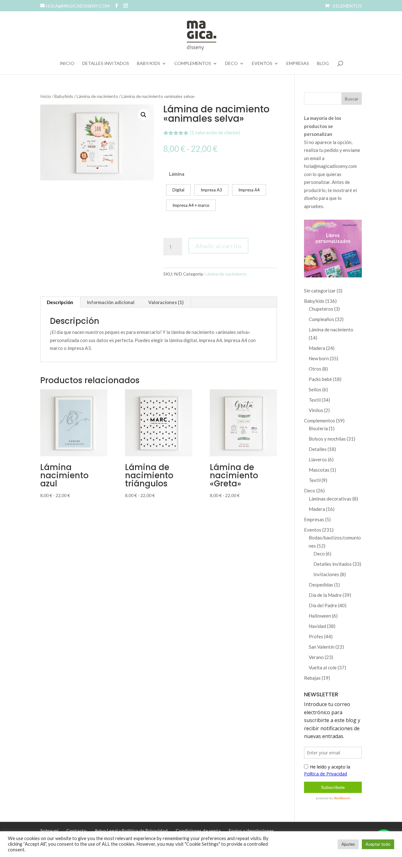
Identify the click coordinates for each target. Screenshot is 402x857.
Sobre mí (49, 830)
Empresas (297, 63)
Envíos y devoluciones (251, 830)
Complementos (192, 63)
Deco (231, 63)
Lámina (176, 174)
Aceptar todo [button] (378, 844)
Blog (323, 63)
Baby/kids (148, 63)
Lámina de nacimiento (97, 96)
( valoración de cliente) (215, 132)
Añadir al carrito (218, 245)
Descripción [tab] (60, 302)
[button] (143, 115)
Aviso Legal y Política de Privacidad (131, 830)
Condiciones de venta (198, 830)
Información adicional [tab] (110, 302)
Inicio (67, 63)
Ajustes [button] (348, 844)
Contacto (76, 830)
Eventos (262, 63)
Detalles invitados (105, 63)
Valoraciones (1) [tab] (166, 302)
